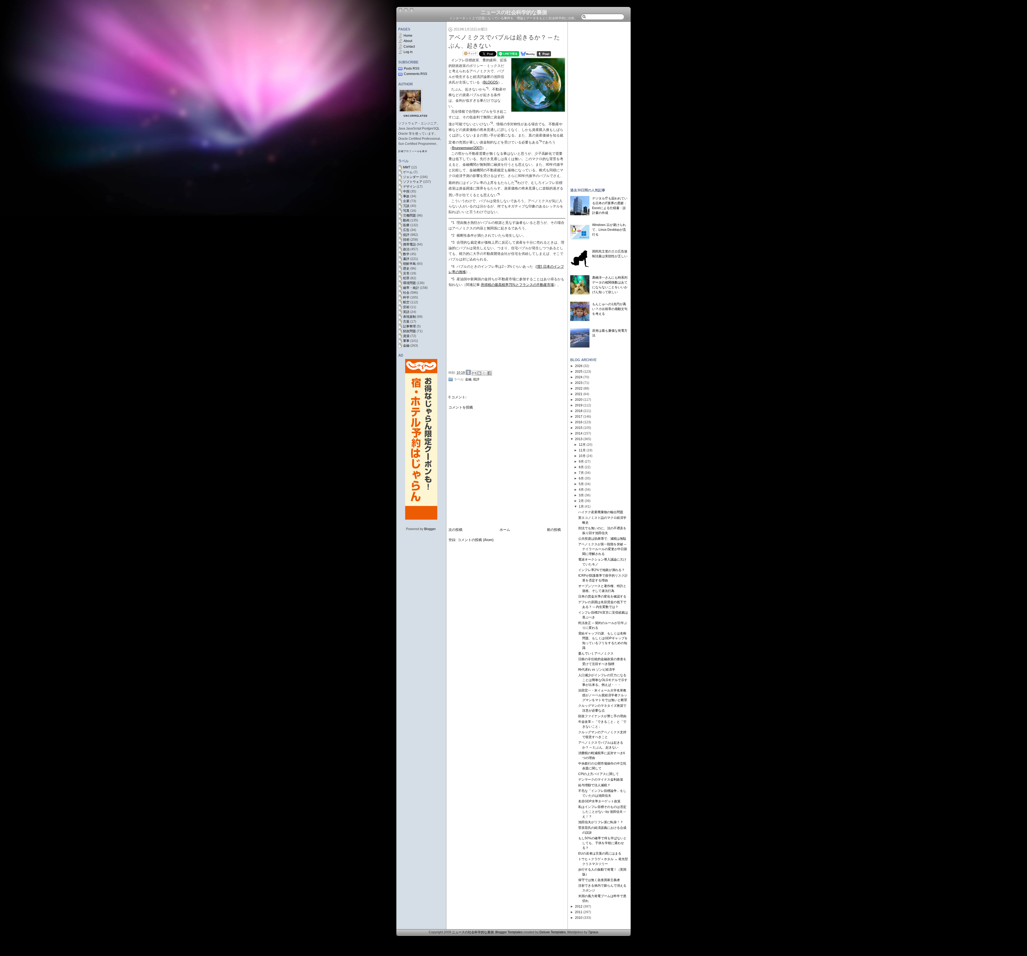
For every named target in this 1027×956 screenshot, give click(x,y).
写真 (406, 211)
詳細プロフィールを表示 (412, 151)
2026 (579, 366)
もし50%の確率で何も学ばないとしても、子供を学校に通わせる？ (602, 843)
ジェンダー (411, 177)
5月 (581, 484)
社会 (406, 292)
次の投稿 (455, 530)
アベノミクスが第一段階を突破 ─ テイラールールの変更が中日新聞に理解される (602, 549)
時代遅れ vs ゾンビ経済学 (596, 669)
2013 (579, 439)
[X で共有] (484, 373)
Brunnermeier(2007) (467, 148)
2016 (579, 422)
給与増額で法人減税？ (594, 785)
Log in (408, 52)
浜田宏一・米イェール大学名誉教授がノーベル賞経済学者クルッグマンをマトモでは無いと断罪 (602, 695)
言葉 (406, 321)
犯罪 (406, 278)
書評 (406, 259)
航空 (406, 302)
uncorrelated (416, 116)
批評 (406, 235)
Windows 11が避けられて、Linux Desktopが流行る (609, 229)
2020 (579, 400)
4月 (581, 490)
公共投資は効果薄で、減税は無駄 (602, 539)
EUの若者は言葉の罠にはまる (599, 853)
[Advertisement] (508, 327)
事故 (406, 196)
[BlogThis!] (479, 373)
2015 (579, 428)
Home (408, 35)
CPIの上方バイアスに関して (598, 774)
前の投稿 (554, 530)
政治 (406, 249)
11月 (582, 450)
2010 (579, 918)
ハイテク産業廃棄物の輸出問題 (600, 512)
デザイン (409, 186)
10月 (582, 456)
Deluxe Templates (552, 932)
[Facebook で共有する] (489, 373)
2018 (579, 411)
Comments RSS (415, 74)
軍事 (406, 341)
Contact (409, 46)
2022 (579, 388)
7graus (593, 932)
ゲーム (408, 172)
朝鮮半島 (409, 264)
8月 (581, 467)
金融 (406, 345)
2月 (581, 501)
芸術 (406, 307)
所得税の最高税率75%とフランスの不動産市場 (517, 285)
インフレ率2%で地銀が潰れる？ (601, 570)
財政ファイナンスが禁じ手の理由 (602, 716)
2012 (579, 906)
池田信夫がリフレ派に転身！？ (600, 822)
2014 (579, 433)
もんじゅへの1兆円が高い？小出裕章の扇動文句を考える (609, 309)
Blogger (429, 529)
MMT (406, 167)
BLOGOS (490, 82)
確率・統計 (411, 288)
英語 (406, 312)
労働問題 (409, 215)
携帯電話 (409, 244)
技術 (406, 239)
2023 (579, 383)
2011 (579, 912)
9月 (581, 461)
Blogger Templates (509, 932)
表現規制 (409, 317)
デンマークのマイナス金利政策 (600, 779)
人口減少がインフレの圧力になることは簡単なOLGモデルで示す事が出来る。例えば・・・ (602, 680)
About (408, 41)
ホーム (505, 530)
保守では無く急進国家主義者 (599, 880)
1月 (581, 506)
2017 (579, 416)
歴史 (406, 268)
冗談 (406, 206)
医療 (406, 225)
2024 (579, 377)
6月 (581, 478)
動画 (406, 220)
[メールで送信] (474, 373)
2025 (579, 371)
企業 (406, 201)
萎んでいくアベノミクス (596, 653)
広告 (406, 230)
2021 (579, 394)
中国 (406, 191)
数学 (406, 254)
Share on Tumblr (468, 372)
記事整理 (409, 326)
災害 (406, 273)
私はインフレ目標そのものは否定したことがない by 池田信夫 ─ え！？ (602, 811)
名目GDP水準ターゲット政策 (599, 801)
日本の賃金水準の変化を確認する (602, 596)
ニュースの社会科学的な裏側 (514, 12)
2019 (579, 405)
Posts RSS (411, 68)
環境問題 (409, 283)
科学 (406, 297)
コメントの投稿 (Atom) (475, 540)
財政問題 (409, 331)
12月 (582, 445)
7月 (581, 473)
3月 (581, 495)
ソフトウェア (412, 182)
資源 (406, 336)
